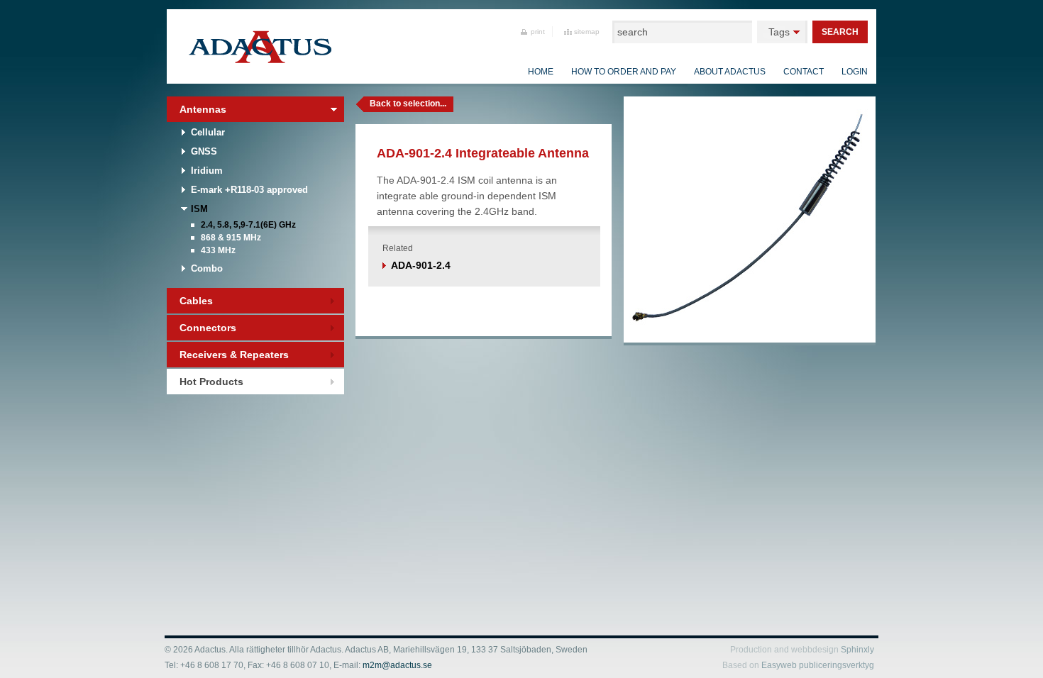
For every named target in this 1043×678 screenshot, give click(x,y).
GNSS (204, 151)
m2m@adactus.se (397, 665)
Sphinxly (857, 650)
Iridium (207, 170)
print (538, 31)
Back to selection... (408, 104)
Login (854, 72)
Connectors (208, 327)
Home (540, 72)
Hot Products (211, 381)
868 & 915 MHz (231, 238)
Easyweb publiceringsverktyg (817, 665)
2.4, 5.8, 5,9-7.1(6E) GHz (248, 225)
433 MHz (218, 250)
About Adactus (730, 72)
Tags (779, 32)
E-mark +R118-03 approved (249, 189)
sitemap (587, 31)
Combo (207, 268)
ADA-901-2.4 (421, 265)
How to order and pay (623, 72)
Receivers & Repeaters (234, 354)
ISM (199, 209)
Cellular (208, 132)
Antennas (203, 109)
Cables (196, 300)
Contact (803, 72)
